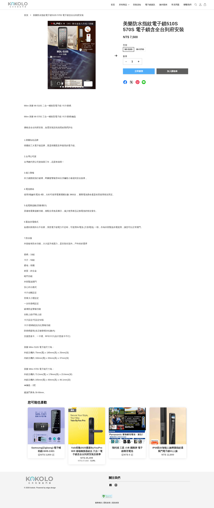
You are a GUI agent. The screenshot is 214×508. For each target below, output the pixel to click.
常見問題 (175, 4)
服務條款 (98, 503)
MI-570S (140, 49)
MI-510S (128, 49)
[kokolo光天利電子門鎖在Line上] (116, 486)
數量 (125, 56)
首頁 (113, 4)
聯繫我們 (187, 4)
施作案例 (163, 4)
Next (116, 56)
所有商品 (123, 4)
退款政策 (115, 503)
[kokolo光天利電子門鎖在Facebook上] (110, 486)
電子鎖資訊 (150, 4)
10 (83, 87)
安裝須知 (137, 4)
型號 (125, 45)
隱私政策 (107, 503)
